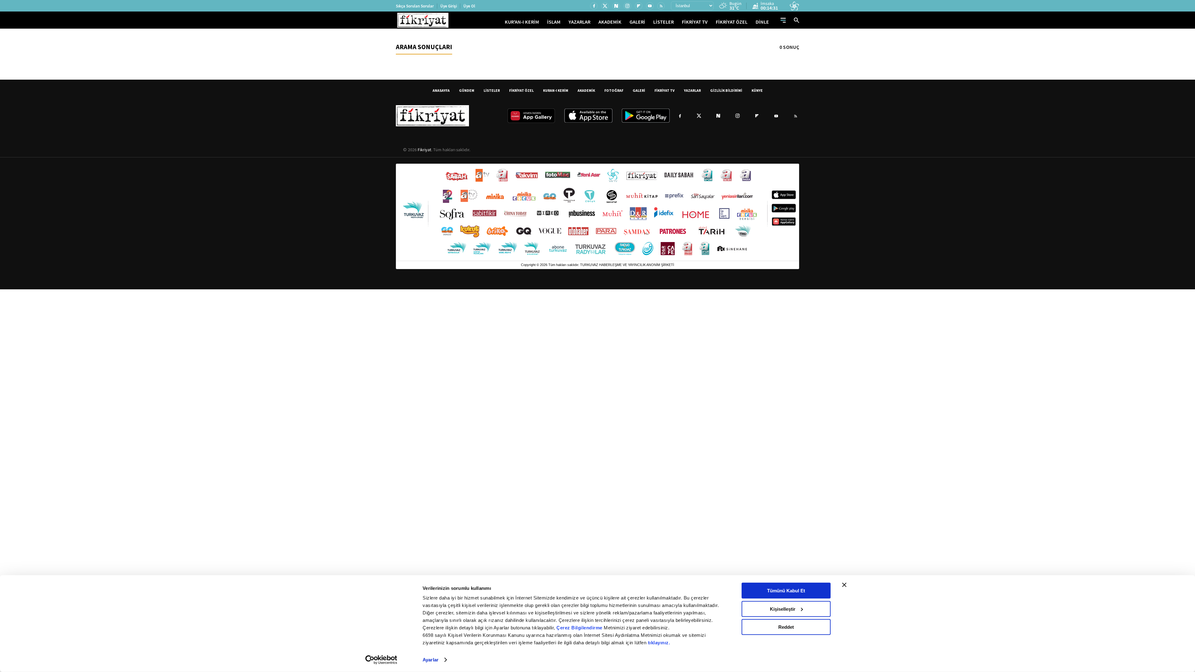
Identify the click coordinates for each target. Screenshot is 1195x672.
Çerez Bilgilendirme (580, 627)
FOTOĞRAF (613, 90)
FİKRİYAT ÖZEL (731, 22)
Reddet (786, 627)
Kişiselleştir (782, 608)
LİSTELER (663, 22)
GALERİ (637, 22)
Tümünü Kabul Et (786, 590)
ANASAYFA (441, 90)
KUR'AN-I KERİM (522, 22)
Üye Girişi (448, 6)
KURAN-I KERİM (555, 90)
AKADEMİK (609, 22)
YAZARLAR (579, 22)
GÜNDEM (466, 90)
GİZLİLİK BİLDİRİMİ (726, 90)
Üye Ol (469, 6)
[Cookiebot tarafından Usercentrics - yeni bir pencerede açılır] (381, 660)
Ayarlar (430, 659)
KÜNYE (757, 90)
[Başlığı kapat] (844, 585)
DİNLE (762, 22)
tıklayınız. (659, 642)
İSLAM (553, 22)
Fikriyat (424, 149)
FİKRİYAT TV (695, 22)
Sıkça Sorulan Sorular (415, 6)
